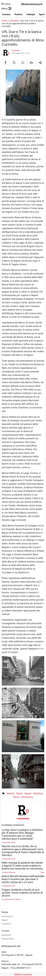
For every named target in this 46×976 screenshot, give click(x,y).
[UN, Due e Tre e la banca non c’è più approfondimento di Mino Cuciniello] (5, 62)
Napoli (27, 793)
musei (19, 793)
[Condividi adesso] (40, 62)
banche (11, 793)
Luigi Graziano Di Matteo (12, 899)
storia (16, 796)
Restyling (38, 793)
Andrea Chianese (9, 872)
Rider (42, 872)
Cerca (7, 3)
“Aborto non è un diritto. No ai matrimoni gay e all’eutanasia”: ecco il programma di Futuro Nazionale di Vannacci (23, 851)
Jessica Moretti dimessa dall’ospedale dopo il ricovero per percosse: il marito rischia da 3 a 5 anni (23, 879)
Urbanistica (27, 796)
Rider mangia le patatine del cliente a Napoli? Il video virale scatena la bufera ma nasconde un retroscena (22, 865)
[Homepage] (31, 3)
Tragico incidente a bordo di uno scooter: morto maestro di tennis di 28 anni (22, 892)
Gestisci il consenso (23, 974)
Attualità (14, 20)
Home (5, 20)
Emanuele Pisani (9, 842)
